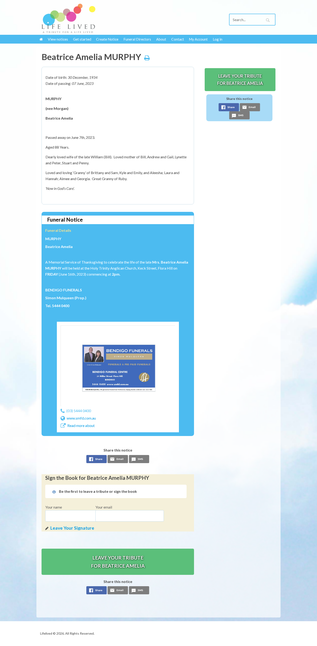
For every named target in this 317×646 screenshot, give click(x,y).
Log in (217, 39)
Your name (53, 507)
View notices (58, 39)
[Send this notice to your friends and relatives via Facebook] (96, 460)
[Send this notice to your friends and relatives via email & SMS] (117, 460)
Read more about (81, 425)
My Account (198, 39)
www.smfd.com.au (81, 418)
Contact (177, 39)
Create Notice (107, 39)
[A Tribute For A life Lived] (68, 18)
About (161, 39)
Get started (82, 39)
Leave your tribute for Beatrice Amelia (118, 562)
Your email (103, 507)
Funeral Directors (137, 39)
